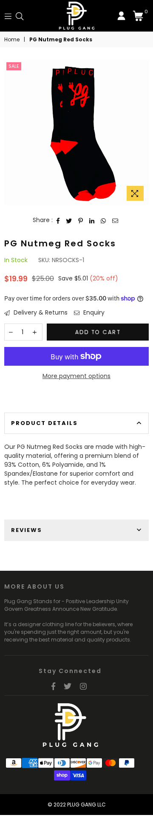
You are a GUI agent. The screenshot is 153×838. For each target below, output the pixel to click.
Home (12, 39)
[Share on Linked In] (92, 220)
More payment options (76, 376)
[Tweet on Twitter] (69, 220)
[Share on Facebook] (58, 220)
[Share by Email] (115, 220)
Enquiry (93, 312)
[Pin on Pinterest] (80, 220)
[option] (76, 132)
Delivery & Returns (40, 312)
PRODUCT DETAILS (44, 423)
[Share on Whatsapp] (103, 220)
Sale (13, 66)
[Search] (20, 15)
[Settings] (121, 15)
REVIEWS (26, 530)
